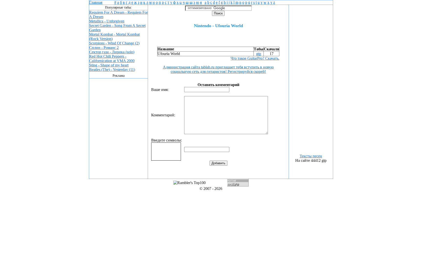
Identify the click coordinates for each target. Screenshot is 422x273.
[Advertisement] (118, 130)
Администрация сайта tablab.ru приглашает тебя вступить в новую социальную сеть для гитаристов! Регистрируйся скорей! (218, 69)
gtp (258, 54)
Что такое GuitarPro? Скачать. (255, 58)
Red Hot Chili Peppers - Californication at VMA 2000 (112, 58)
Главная (95, 2)
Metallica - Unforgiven (106, 21)
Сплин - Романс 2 (104, 47)
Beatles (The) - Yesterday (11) (112, 69)
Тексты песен (311, 156)
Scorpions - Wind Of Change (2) (114, 43)
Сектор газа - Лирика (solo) (111, 52)
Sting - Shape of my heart (108, 65)
